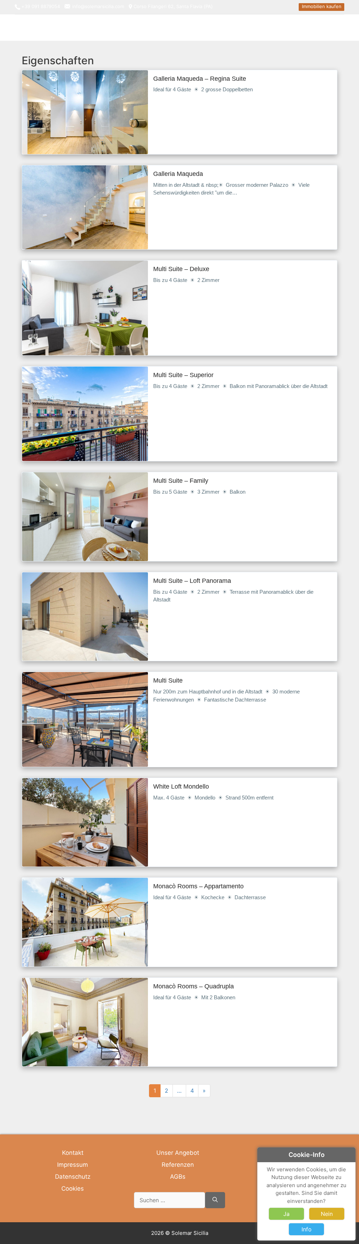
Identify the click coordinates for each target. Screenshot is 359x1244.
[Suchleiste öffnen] (339, 27)
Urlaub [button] (300, 27)
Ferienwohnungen (232, 27)
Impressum (72, 1164)
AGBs (177, 1176)
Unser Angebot (177, 1152)
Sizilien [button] (323, 27)
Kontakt (72, 1152)
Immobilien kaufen (321, 6)
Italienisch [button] (273, 27)
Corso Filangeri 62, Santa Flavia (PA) (173, 6)
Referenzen (178, 1164)
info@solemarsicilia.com (98, 6)
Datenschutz (72, 1176)
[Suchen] (215, 1200)
